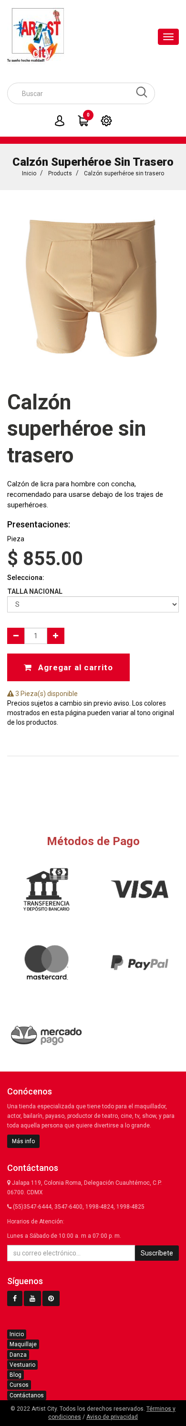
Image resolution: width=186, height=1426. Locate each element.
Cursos (19, 1385)
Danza (18, 1354)
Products (60, 173)
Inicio (29, 173)
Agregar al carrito (74, 667)
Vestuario (22, 1365)
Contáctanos (27, 1395)
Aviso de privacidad (112, 1417)
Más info (23, 1141)
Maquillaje (23, 1344)
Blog (15, 1375)
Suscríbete (157, 1253)
